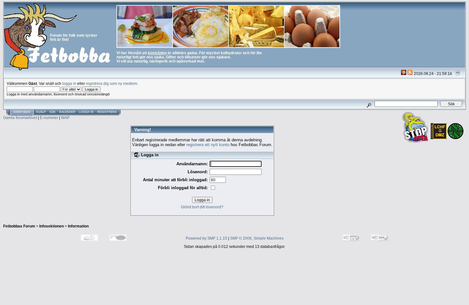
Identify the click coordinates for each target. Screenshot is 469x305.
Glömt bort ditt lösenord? (202, 207)
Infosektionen (51, 226)
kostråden (157, 53)
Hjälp (41, 112)
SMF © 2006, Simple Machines (257, 238)
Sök (52, 112)
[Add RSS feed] (410, 73)
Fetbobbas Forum (19, 226)
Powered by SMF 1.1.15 (206, 238)
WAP (65, 117)
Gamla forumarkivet (20, 117)
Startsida (21, 112)
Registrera (107, 112)
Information (78, 226)
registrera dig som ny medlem (111, 83)
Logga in (86, 112)
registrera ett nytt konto (207, 144)
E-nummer (49, 117)
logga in (69, 83)
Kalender (67, 112)
